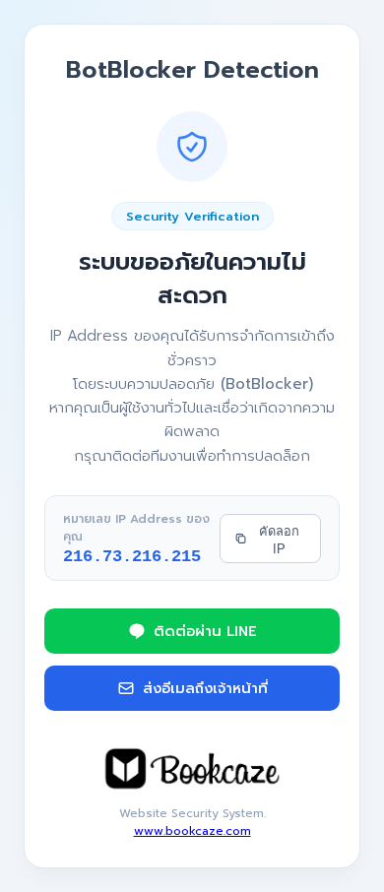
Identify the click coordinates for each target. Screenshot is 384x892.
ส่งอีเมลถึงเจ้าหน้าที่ (205, 688)
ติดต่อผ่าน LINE (205, 631)
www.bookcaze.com (192, 831)
